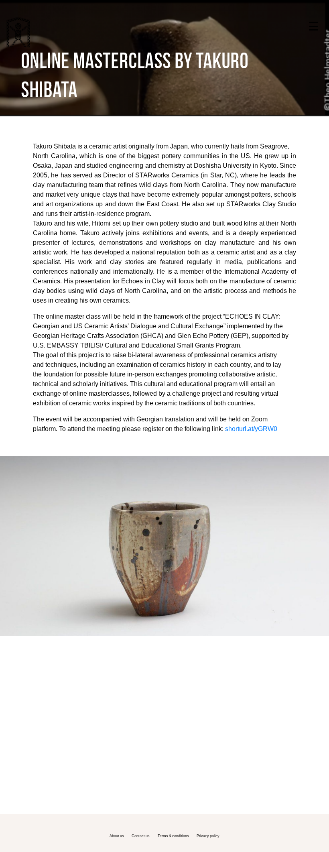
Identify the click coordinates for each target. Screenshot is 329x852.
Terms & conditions (173, 835)
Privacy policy (208, 835)
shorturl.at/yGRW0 (251, 428)
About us (117, 835)
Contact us (141, 835)
